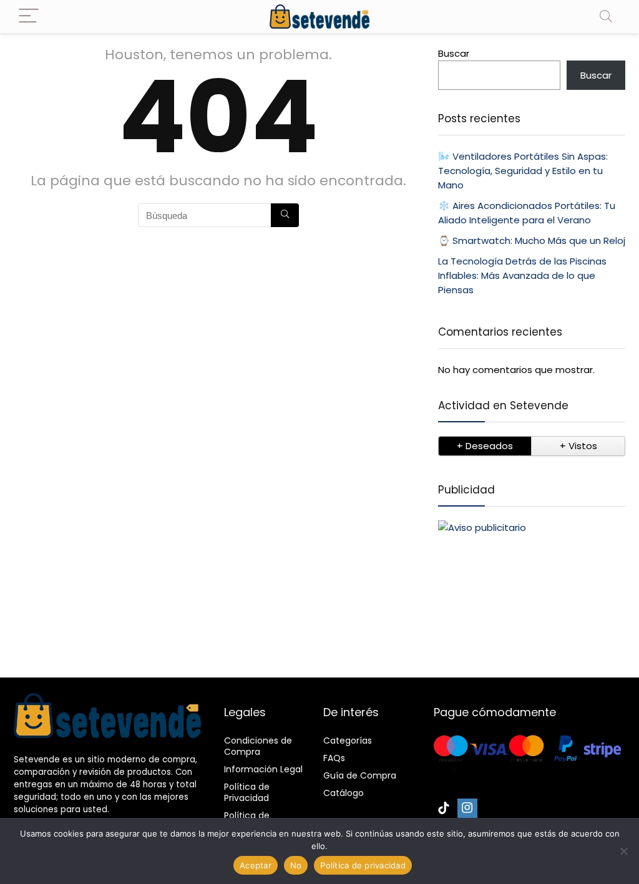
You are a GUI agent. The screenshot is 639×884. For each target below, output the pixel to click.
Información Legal (263, 769)
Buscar (453, 53)
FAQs (334, 758)
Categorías (347, 740)
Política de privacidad (363, 865)
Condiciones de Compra (258, 746)
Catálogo (343, 793)
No (296, 865)
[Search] (606, 16)
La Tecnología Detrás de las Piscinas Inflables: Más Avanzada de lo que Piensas (522, 275)
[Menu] (29, 16)
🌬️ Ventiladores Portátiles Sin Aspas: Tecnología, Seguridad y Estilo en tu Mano (523, 171)
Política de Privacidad (247, 792)
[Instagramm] (467, 808)
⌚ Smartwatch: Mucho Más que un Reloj (531, 240)
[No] (623, 851)
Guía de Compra (359, 775)
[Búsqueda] (285, 215)
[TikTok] (444, 808)
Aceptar (255, 865)
